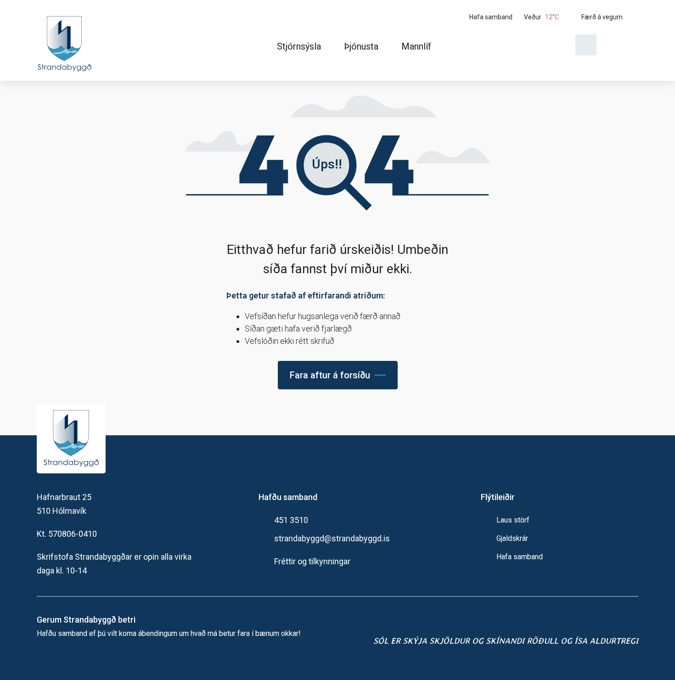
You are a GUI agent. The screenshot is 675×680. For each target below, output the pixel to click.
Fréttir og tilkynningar (312, 561)
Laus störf (512, 520)
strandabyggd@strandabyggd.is (332, 538)
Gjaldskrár (512, 538)
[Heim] (66, 40)
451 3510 (291, 520)
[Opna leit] (585, 45)
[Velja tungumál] (620, 45)
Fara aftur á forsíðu (330, 375)
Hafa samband (519, 556)
